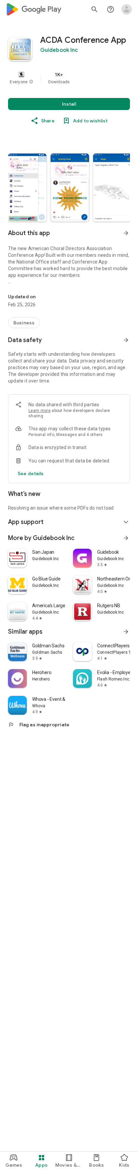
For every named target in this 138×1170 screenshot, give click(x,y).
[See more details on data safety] (31, 473)
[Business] (24, 323)
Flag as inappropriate (38, 725)
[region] (69, 78)
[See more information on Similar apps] (126, 632)
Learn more (39, 410)
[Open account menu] (127, 9)
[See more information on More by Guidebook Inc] (126, 538)
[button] (31, 82)
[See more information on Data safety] (126, 340)
